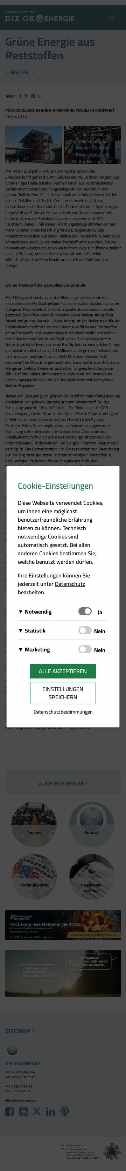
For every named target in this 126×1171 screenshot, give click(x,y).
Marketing (37, 649)
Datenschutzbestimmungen (63, 711)
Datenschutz (70, 583)
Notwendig (38, 611)
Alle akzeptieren (63, 671)
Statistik (35, 630)
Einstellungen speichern (62, 693)
